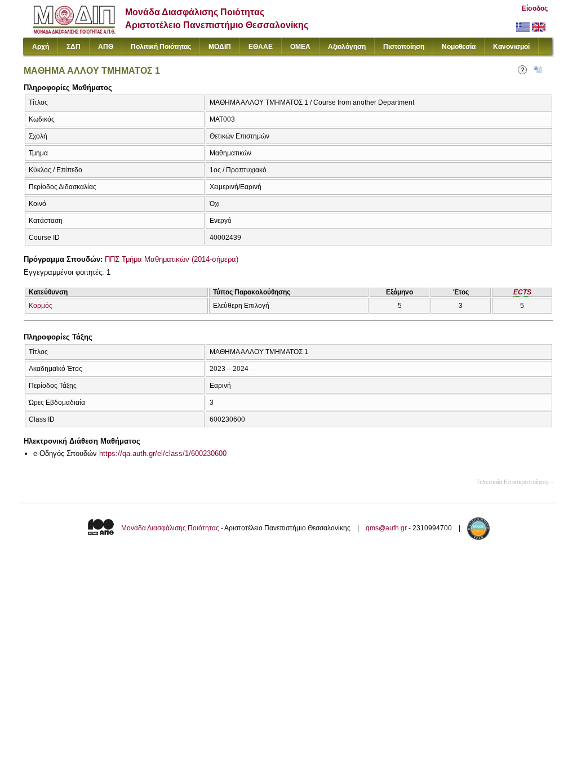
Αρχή (40, 47)
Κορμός (40, 306)
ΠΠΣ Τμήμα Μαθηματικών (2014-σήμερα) (171, 259)
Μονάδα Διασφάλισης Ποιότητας (170, 528)
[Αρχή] (74, 31)
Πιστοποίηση (403, 47)
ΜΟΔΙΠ (219, 47)
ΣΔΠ (73, 47)
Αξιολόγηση (347, 47)
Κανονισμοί (511, 47)
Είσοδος (535, 8)
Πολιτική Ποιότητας (161, 47)
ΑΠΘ (105, 47)
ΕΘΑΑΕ (260, 47)
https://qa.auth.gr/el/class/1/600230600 (163, 453)
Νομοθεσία (459, 47)
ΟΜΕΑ (300, 47)
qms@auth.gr (386, 528)
